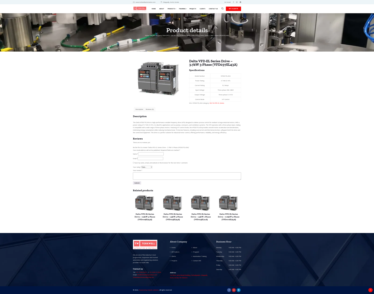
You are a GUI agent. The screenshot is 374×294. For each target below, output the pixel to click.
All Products (175, 252)
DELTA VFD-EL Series (183, 35)
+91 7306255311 (142, 272)
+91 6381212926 (155, 272)
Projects (192, 9)
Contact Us (213, 9)
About (161, 9)
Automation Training (200, 256)
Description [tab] (139, 109)
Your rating (137, 167)
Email (135, 158)
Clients (202, 9)
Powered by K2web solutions (149, 290)
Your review (137, 170)
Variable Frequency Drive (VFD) (160, 35)
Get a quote (233, 9)
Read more (145, 204)
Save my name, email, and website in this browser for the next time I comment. (161, 163)
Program (196, 252)
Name (135, 154)
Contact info (197, 261)
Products (171, 9)
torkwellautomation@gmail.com (143, 277)
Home (154, 9)
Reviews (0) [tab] (150, 109)
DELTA (173, 35)
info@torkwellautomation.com (147, 275)
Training (182, 9)
